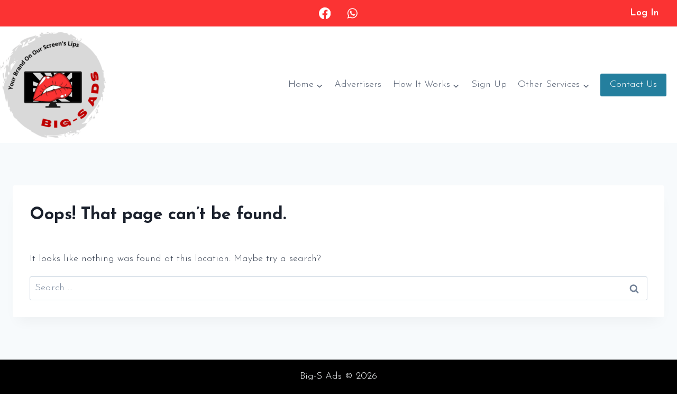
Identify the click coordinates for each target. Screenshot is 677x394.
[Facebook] (325, 13)
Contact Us (633, 84)
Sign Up (489, 84)
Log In (644, 13)
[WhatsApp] (352, 13)
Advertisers (357, 84)
